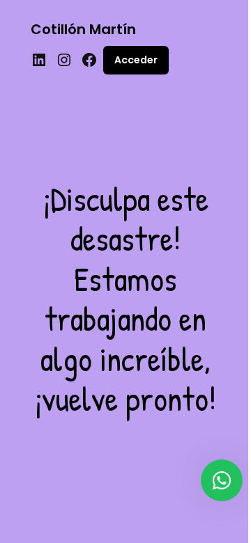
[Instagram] (64, 60)
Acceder (136, 60)
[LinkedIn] (39, 60)
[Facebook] (89, 60)
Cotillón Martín (83, 29)
